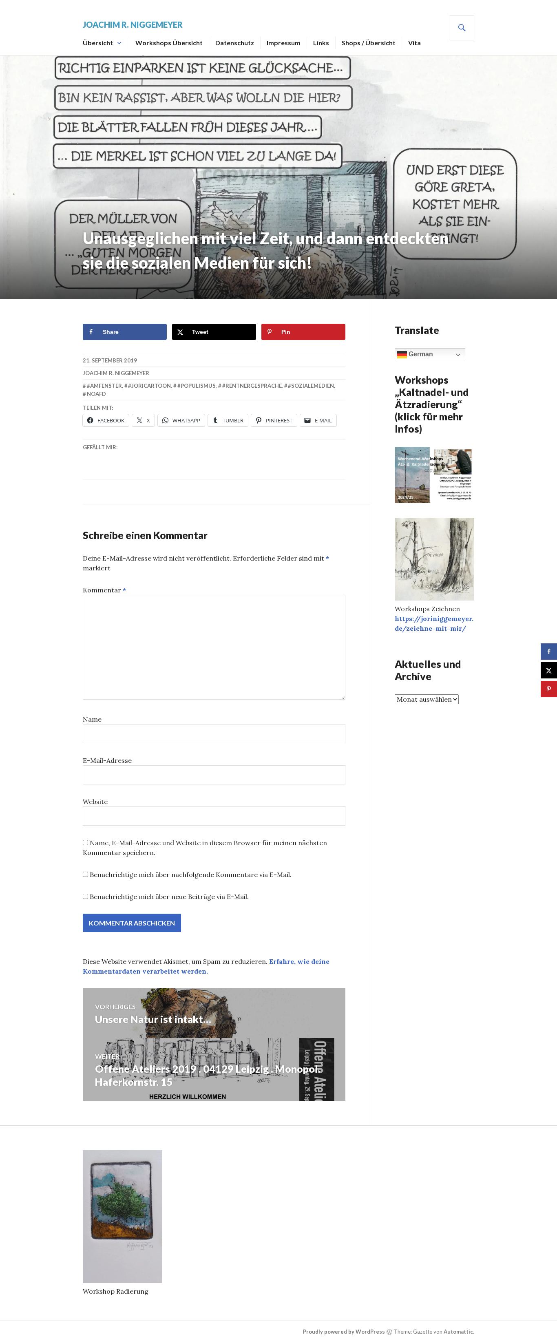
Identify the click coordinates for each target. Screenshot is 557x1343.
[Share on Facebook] (549, 651)
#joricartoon (149, 385)
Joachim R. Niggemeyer (133, 24)
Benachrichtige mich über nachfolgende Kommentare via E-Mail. (191, 874)
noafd (96, 394)
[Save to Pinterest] (549, 689)
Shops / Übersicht (369, 42)
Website (95, 801)
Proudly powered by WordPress (344, 1331)
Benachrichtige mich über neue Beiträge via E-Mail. (169, 896)
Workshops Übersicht (169, 42)
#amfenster (104, 385)
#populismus (196, 385)
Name (92, 719)
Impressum (284, 42)
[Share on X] (549, 670)
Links (321, 42)
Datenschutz (234, 42)
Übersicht (98, 42)
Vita (414, 42)
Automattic (458, 1331)
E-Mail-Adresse (107, 760)
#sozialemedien (311, 385)
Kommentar (104, 590)
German (420, 354)
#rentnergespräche (252, 385)
